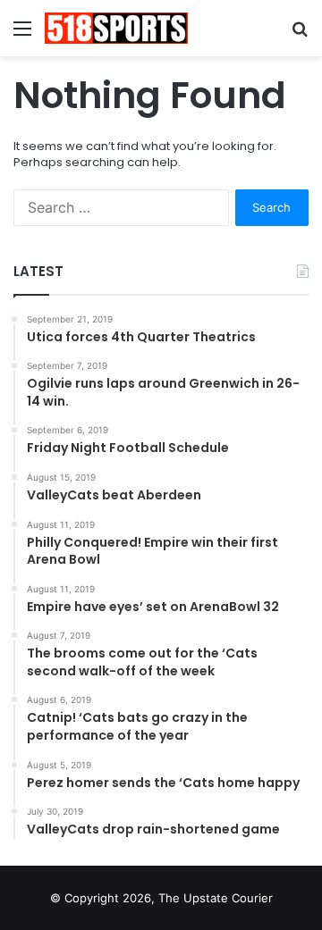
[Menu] (22, 34)
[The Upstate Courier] (116, 28)
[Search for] (300, 34)
